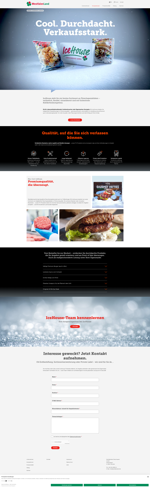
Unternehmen (85, 6)
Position (55, 392)
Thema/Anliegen (57, 416)
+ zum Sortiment (75, 120)
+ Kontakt (75, 326)
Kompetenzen (96, 6)
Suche (116, 2)
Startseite (29, 10)
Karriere (121, 6)
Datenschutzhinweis (75, 436)
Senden (55, 447)
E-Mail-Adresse (57, 400)
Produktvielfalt (106, 6)
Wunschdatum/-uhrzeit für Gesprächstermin (66, 408)
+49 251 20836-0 (112, 467)
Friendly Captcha (67, 443)
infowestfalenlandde (115, 469)
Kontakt (121, 2)
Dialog (115, 6)
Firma (54, 384)
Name (54, 377)
